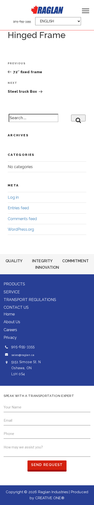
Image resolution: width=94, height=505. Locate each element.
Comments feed (22, 218)
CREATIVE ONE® (49, 498)
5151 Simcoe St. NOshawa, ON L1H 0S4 (26, 368)
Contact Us (16, 307)
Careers (10, 330)
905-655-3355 (22, 21)
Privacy (10, 337)
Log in (13, 197)
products (14, 284)
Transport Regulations (30, 299)
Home (9, 314)
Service (12, 292)
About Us (12, 322)
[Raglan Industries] (47, 9)
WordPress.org (21, 229)
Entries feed (18, 208)
